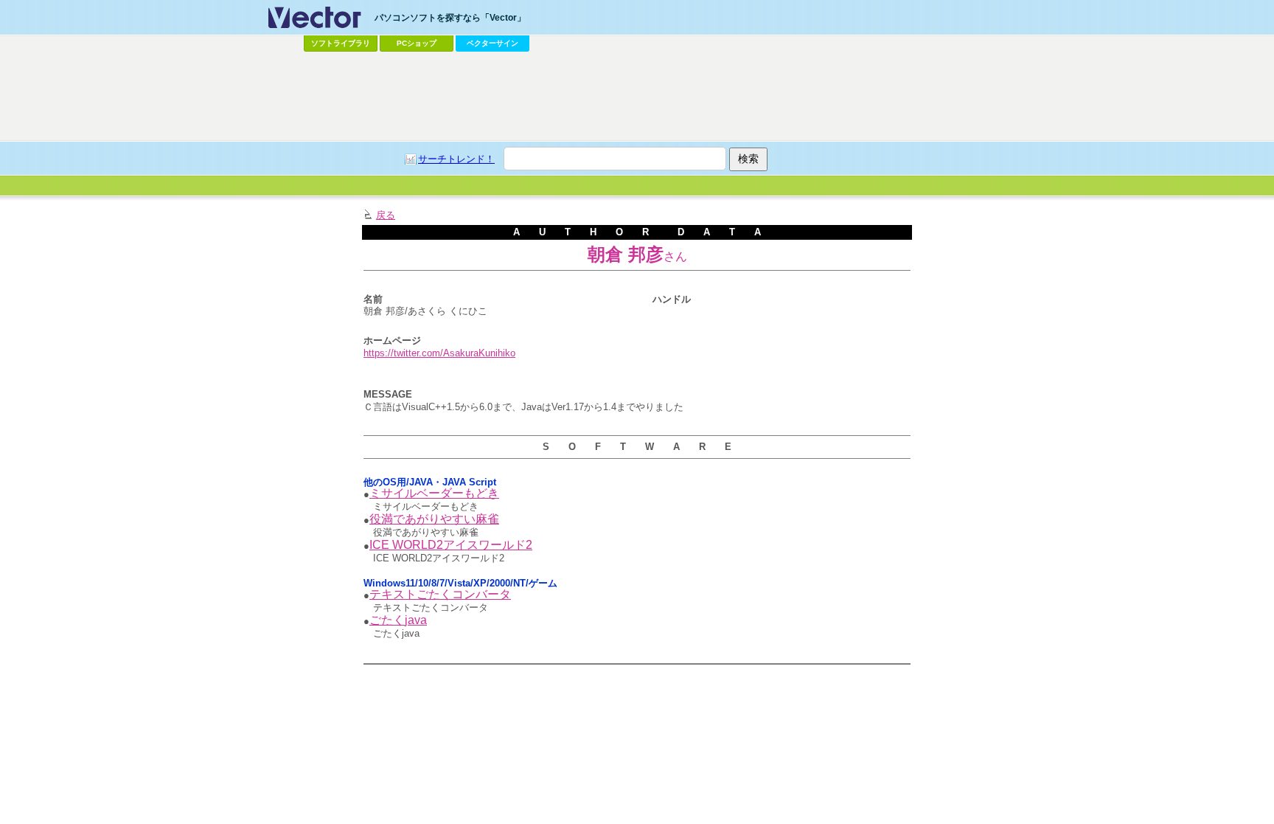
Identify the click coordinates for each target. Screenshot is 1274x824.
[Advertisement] (637, 96)
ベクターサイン (492, 43)
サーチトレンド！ (456, 159)
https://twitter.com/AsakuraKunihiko (439, 353)
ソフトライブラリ (340, 43)
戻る (385, 215)
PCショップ (416, 43)
